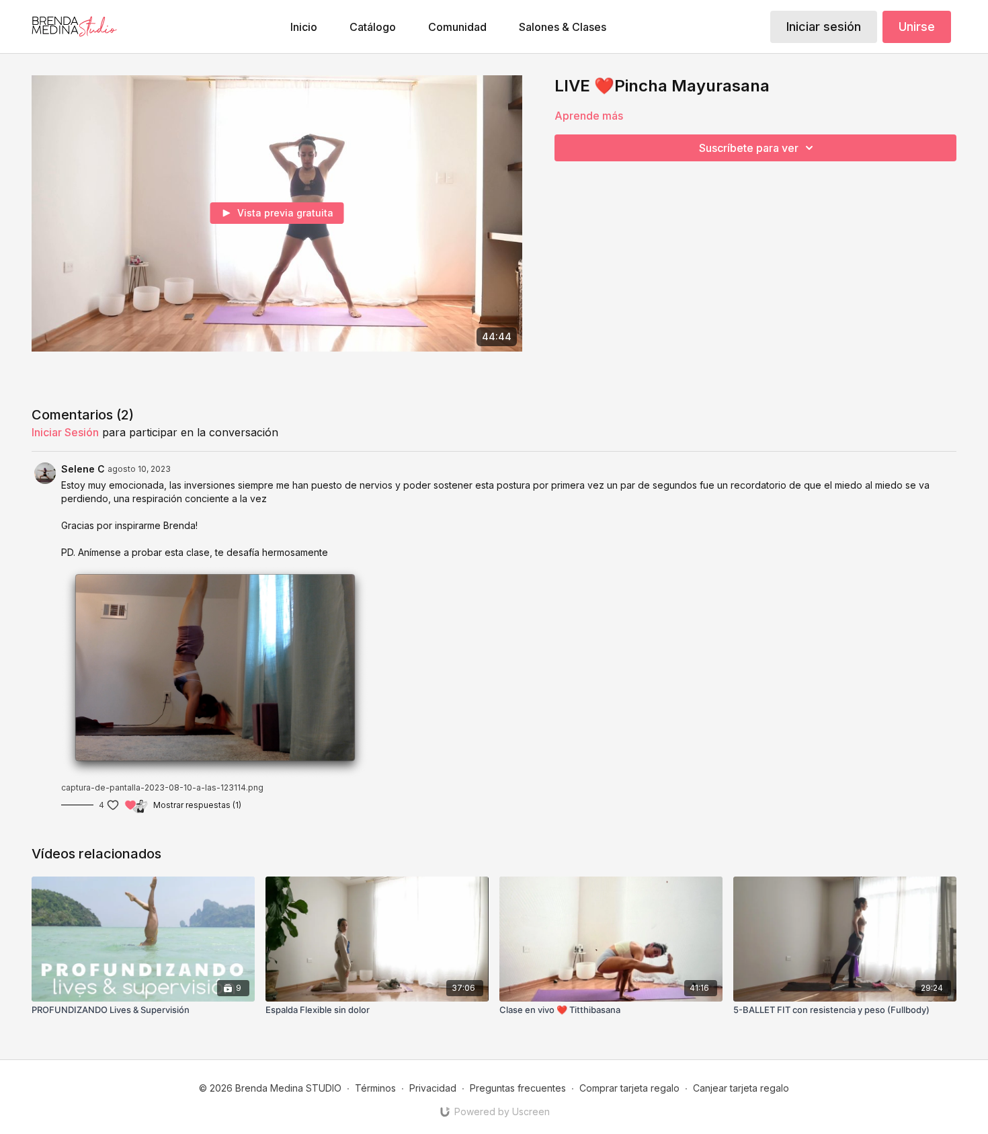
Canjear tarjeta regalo (741, 1088)
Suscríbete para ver (748, 148)
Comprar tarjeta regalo (629, 1088)
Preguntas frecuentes (518, 1088)
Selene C (83, 469)
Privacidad (432, 1088)
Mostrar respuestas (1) (197, 805)
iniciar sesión (65, 432)
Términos (375, 1088)
